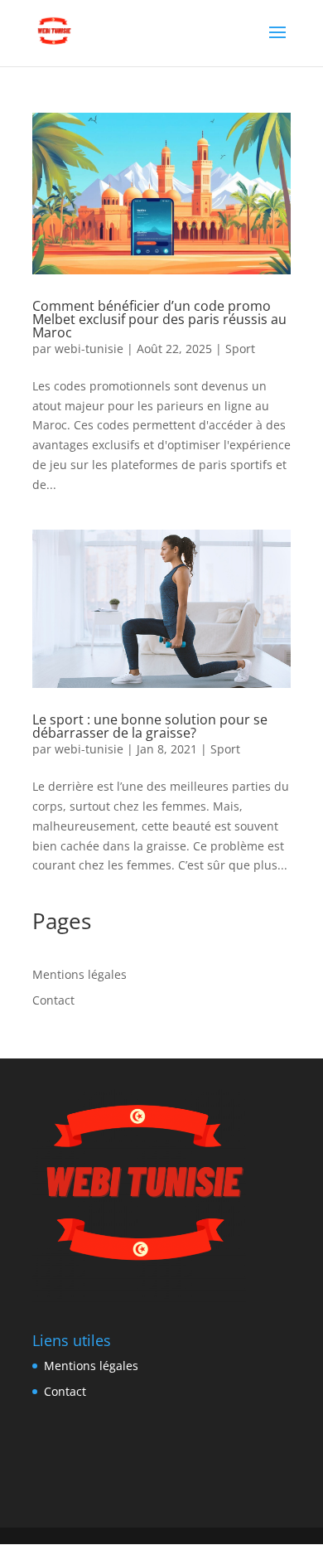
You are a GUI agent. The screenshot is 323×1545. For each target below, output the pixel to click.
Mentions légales (79, 974)
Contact (53, 1000)
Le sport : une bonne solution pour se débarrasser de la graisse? (150, 726)
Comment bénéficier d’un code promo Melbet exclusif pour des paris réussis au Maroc (159, 319)
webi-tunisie (89, 348)
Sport (240, 348)
